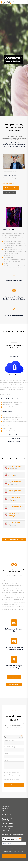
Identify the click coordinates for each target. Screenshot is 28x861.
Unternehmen (6, 804)
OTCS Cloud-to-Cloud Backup (15, 506)
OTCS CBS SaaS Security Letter (14, 523)
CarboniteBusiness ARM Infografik (14, 498)
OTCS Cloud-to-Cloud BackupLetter (13, 514)
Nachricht (7, 760)
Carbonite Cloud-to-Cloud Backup (14, 482)
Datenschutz (5, 806)
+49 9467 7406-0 (6, 830)
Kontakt (4, 810)
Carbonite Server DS (13, 474)
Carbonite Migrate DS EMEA (15, 466)
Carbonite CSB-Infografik (14, 490)
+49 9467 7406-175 (8, 183)
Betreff (6, 753)
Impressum (5, 808)
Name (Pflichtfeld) (9, 740)
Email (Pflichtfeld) (9, 747)
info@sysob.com (6, 828)
